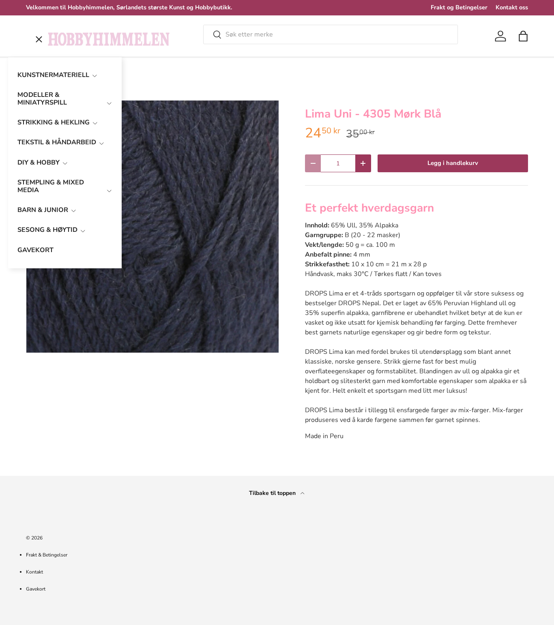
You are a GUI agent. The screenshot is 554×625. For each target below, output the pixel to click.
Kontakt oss (512, 7)
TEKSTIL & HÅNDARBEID (56, 142)
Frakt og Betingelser (459, 7)
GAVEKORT (35, 250)
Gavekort (35, 589)
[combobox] (330, 34)
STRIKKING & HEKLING (53, 122)
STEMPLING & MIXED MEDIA (50, 186)
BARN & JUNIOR (42, 209)
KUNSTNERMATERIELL (53, 75)
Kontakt (34, 572)
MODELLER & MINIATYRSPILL (42, 98)
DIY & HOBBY (38, 162)
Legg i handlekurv (452, 163)
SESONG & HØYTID (47, 229)
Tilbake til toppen (273, 493)
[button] (523, 36)
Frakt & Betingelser (46, 555)
